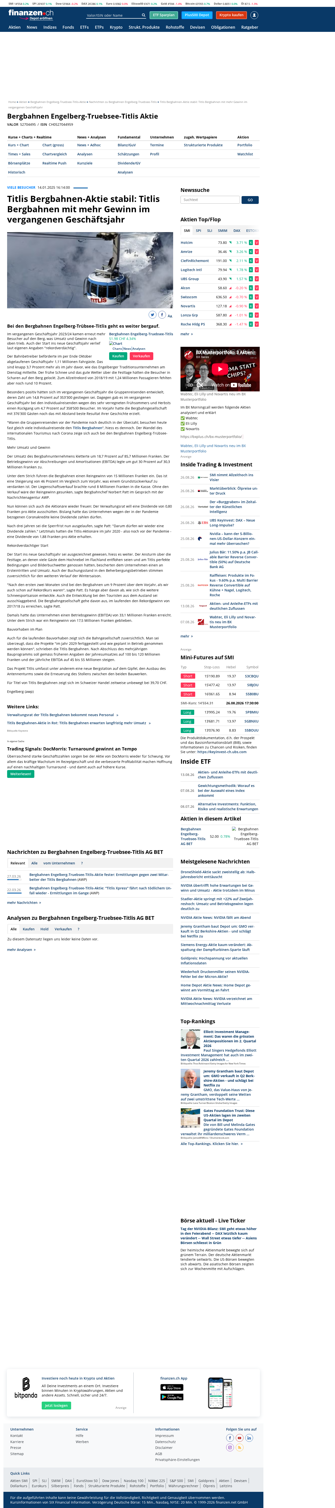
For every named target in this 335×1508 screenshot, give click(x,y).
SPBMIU (251, 712)
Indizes (50, 27)
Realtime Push (54, 163)
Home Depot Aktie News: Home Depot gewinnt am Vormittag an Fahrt (216, 987)
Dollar (218, 3)
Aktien (15, 27)
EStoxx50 (137, 3)
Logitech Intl (191, 269)
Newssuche (194, 190)
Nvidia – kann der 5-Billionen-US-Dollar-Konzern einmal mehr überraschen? (233, 538)
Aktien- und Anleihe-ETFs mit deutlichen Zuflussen (234, 606)
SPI (34, 3)
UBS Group (190, 278)
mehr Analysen (19, 949)
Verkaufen (141, 356)
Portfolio (244, 145)
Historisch (16, 172)
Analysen (84, 154)
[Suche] (143, 15)
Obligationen (223, 27)
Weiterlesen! (20, 774)
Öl (242, 3)
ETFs (84, 27)
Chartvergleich (54, 154)
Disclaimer (164, 1448)
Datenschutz (165, 1442)
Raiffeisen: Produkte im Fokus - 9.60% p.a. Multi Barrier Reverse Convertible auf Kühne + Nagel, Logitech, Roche (234, 585)
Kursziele (84, 163)
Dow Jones (110, 1480)
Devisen (197, 27)
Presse (15, 1448)
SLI (44, 1480)
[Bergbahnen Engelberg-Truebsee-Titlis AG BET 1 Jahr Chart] (245, 836)
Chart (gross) (53, 145)
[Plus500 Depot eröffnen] (36, 18)
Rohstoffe (175, 27)
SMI (11, 3)
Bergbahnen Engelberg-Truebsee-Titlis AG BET (193, 836)
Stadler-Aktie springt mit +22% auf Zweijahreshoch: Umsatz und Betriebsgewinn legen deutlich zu (217, 904)
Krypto (116, 27)
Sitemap (17, 1454)
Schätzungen (128, 154)
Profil (154, 154)
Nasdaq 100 (133, 1480)
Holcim (187, 242)
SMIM (56, 1480)
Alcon (185, 288)
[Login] (254, 15)
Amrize (186, 251)
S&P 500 (176, 1480)
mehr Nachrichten (22, 902)
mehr (184, 334)
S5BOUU (251, 730)
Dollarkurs (18, 1485)
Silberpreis (60, 1485)
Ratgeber (249, 27)
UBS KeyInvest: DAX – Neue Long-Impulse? (232, 522)
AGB (158, 1454)
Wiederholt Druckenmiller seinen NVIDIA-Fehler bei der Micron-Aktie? (215, 974)
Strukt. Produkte (144, 27)
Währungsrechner (183, 1485)
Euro (109, 3)
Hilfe (79, 1436)
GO (250, 200)
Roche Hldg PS (193, 324)
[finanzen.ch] (31, 12)
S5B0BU (252, 694)
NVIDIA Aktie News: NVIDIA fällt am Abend (216, 917)
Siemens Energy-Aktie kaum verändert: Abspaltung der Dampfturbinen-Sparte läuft (217, 947)
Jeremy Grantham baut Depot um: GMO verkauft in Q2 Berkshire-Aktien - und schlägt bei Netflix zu (218, 931)
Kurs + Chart (18, 145)
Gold (164, 3)
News (32, 27)
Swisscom (189, 297)
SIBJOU (252, 685)
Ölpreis (209, 1485)
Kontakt (16, 1436)
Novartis (188, 306)
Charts (117, 349)
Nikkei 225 (156, 1480)
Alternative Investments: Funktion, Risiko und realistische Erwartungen (228, 806)
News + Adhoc (89, 145)
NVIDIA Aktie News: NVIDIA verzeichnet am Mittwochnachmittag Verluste (216, 1001)
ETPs (99, 27)
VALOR (12, 124)
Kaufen (118, 356)
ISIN (43, 124)
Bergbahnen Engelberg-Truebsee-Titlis (141, 334)
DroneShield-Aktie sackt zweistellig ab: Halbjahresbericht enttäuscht (218, 874)
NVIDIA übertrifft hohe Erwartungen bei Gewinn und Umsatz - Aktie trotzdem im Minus (218, 888)
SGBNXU (251, 721)
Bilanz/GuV (127, 145)
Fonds (68, 27)
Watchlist (245, 154)
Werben (82, 1442)
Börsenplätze (19, 163)
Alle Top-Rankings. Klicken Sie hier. (210, 1143)
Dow (59, 3)
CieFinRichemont (195, 260)
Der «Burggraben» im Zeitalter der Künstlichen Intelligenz (233, 506)
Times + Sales (19, 154)
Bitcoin (190, 3)
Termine (157, 145)
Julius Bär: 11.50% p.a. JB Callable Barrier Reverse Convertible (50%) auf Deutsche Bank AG (234, 559)
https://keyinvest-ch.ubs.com (221, 751)
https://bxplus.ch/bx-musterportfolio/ (211, 436)
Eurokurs (39, 1485)
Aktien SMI (19, 1480)
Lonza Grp (189, 315)
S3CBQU (251, 676)
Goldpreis (206, 1480)
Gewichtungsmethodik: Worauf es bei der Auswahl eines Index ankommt (226, 790)
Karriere (17, 1442)
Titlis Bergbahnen (87, 427)
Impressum (164, 1436)
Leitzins (226, 1485)
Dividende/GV (129, 163)
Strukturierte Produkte (203, 145)
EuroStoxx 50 (87, 1480)
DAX (84, 3)
